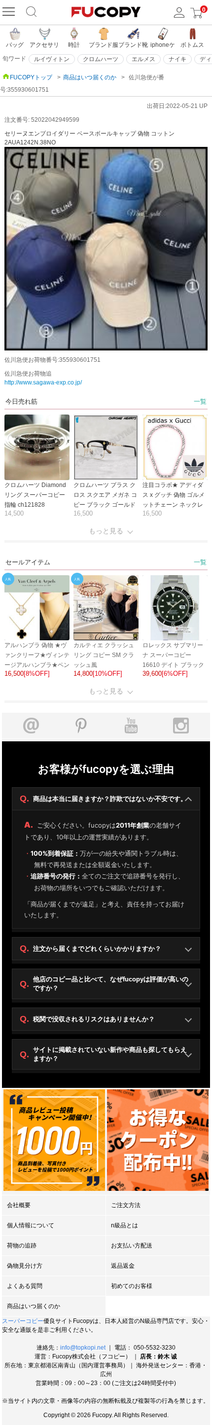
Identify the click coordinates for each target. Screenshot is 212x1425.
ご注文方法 (126, 1205)
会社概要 (19, 1205)
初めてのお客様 (131, 1286)
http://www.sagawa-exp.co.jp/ (43, 382)
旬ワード (14, 58)
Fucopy (101, 1415)
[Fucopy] (9, 12)
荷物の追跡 (21, 1245)
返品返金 (123, 1265)
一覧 (200, 401)
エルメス (143, 59)
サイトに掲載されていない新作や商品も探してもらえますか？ (103, 1054)
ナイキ (177, 59)
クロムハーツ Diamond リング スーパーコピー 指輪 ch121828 (35, 495)
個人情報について (30, 1225)
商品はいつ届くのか (89, 77)
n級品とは (124, 1225)
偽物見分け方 (24, 1265)
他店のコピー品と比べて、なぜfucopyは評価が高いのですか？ (104, 983)
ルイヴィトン (52, 59)
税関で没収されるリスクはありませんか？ (87, 1019)
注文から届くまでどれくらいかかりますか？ (90, 948)
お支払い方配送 (131, 1245)
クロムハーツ (100, 59)
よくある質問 (24, 1286)
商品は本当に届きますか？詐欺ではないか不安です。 (103, 798)
